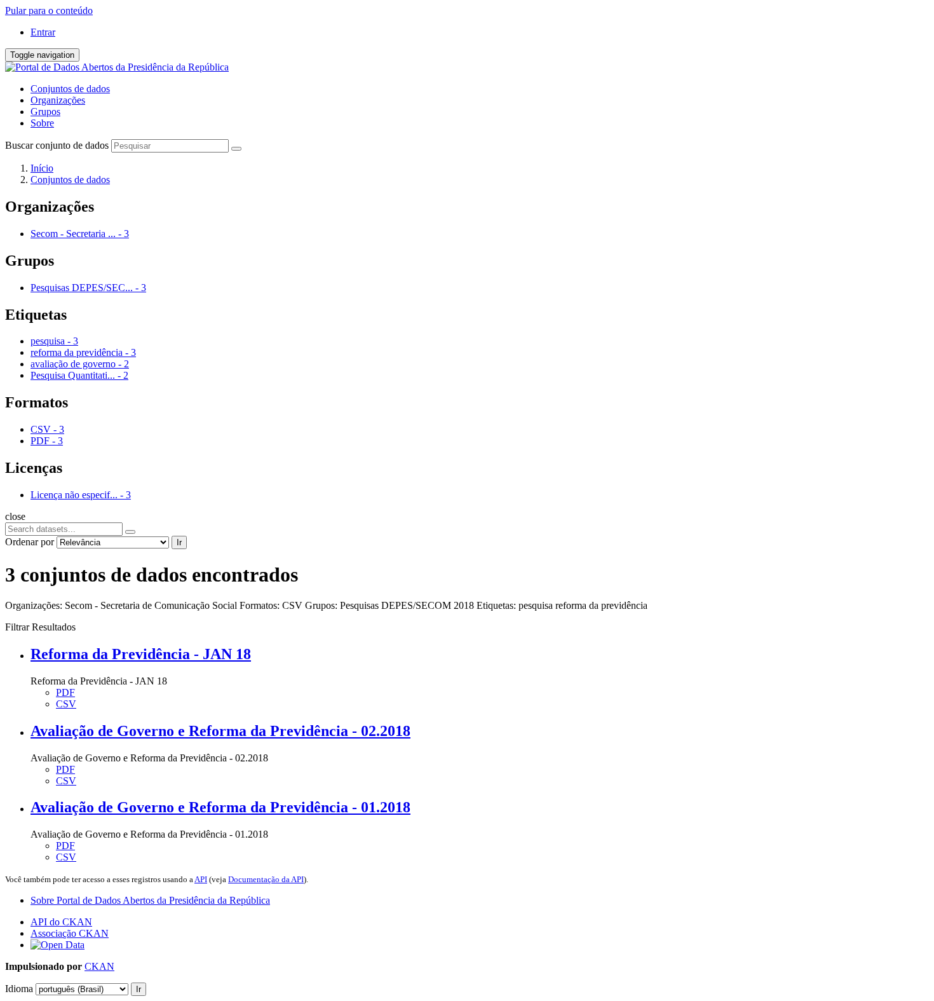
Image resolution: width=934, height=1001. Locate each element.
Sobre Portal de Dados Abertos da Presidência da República (150, 900)
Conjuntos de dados (70, 88)
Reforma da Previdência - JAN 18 (140, 654)
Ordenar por (29, 541)
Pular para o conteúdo (49, 10)
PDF (65, 692)
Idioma (19, 988)
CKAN (99, 966)
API (200, 879)
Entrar (42, 32)
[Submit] (236, 149)
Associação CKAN (69, 933)
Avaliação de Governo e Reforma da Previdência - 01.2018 (220, 807)
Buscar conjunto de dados (57, 145)
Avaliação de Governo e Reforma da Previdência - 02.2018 (220, 731)
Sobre (42, 123)
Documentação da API (266, 879)
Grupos (45, 111)
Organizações (57, 100)
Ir (179, 542)
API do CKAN (61, 921)
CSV (66, 703)
